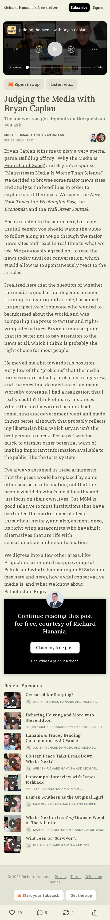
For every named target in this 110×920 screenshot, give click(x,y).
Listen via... (61, 84)
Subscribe (79, 7)
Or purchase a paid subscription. (55, 661)
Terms (75, 876)
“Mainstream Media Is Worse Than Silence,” (53, 173)
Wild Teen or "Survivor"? (51, 838)
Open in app (27, 84)
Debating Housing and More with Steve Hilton (60, 717)
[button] (15, 49)
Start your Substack (41, 895)
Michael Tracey (89, 727)
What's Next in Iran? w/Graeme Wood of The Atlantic (65, 820)
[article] (55, 700)
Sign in (99, 7)
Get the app (81, 895)
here (19, 577)
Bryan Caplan (52, 135)
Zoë (86, 845)
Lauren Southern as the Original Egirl (64, 797)
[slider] (59, 67)
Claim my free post (55, 647)
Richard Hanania (18, 135)
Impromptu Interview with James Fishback (61, 779)
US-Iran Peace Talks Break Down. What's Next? (60, 759)
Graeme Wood (93, 830)
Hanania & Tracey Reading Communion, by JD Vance (53, 738)
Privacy (61, 876)
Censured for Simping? (49, 694)
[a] (13, 700)
